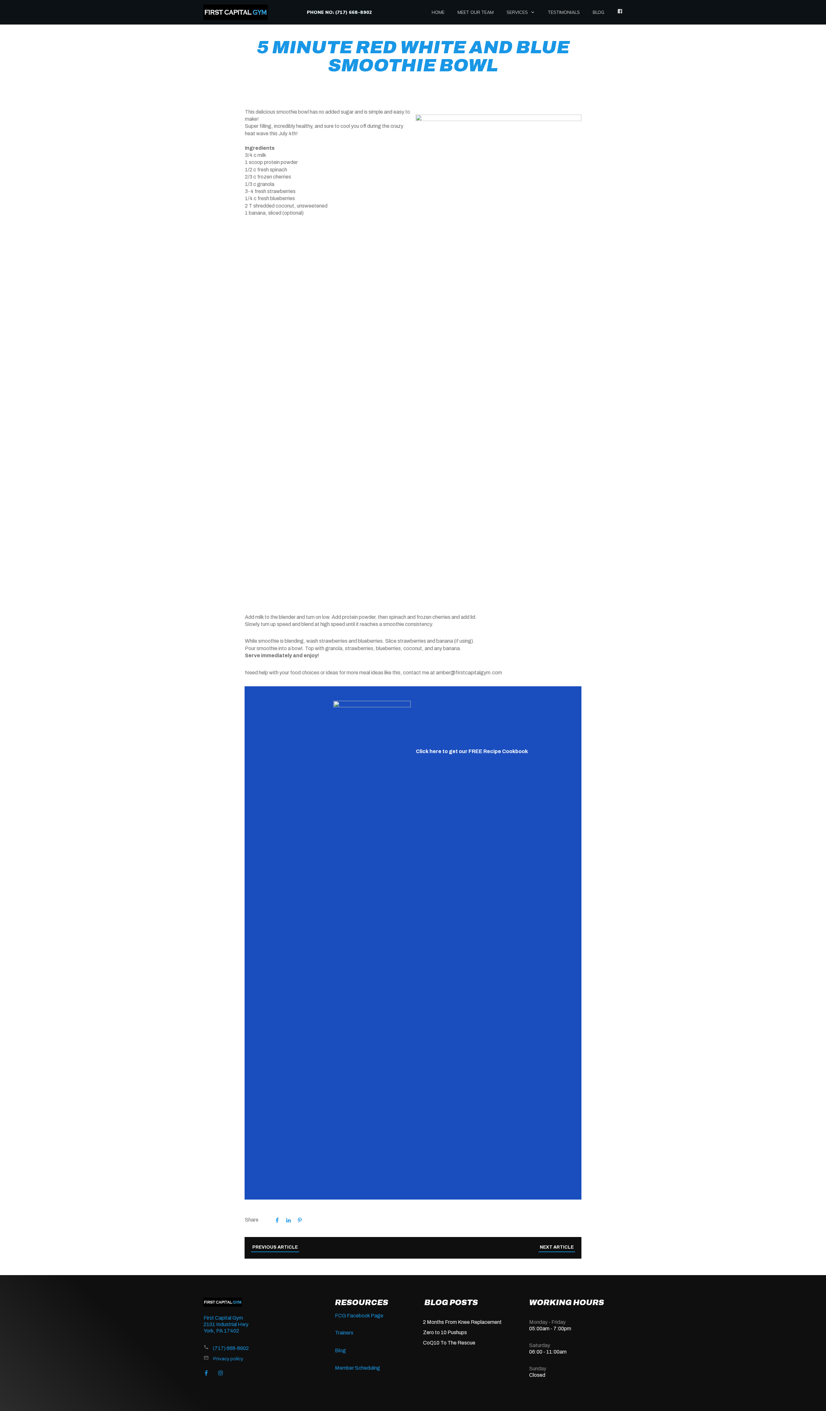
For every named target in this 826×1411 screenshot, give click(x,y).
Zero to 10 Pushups (445, 1332)
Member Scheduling (357, 1368)
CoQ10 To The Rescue (449, 1342)
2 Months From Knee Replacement (462, 1322)
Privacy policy (228, 1358)
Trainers (344, 1332)
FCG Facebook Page (359, 1315)
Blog (340, 1350)
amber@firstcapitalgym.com (469, 672)
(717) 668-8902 (231, 1348)
